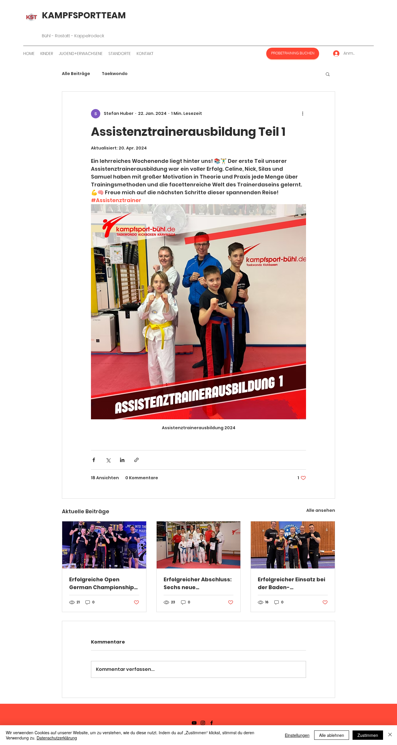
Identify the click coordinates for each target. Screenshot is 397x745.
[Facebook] (211, 723)
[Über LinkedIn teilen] (122, 460)
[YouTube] (194, 723)
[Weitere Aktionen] (302, 113)
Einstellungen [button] (297, 735)
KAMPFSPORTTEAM (84, 15)
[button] (327, 74)
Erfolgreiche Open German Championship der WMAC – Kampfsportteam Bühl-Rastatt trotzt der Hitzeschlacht (102, 583)
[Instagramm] (203, 723)
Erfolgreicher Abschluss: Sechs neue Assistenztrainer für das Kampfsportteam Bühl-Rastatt (198, 583)
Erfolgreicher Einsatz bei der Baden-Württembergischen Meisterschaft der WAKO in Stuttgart (292, 583)
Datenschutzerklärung (57, 738)
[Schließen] (390, 735)
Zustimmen (367, 735)
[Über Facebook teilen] (93, 460)
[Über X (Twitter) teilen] (108, 460)
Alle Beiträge (76, 73)
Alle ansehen (320, 510)
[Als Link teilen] (136, 460)
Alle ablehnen (331, 735)
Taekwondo (115, 73)
